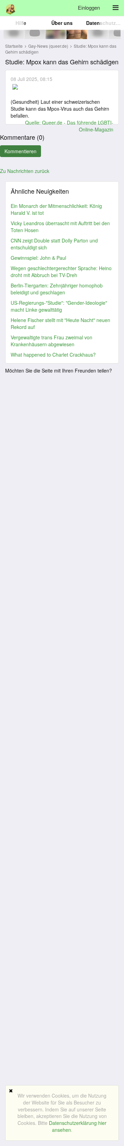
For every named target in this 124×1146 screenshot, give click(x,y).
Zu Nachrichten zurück (24, 170)
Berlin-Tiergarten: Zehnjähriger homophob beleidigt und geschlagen (57, 289)
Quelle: (33, 122)
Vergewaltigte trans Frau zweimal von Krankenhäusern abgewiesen (51, 341)
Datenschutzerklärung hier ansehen (77, 1126)
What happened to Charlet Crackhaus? (53, 354)
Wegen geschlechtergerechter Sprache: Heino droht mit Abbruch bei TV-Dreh (61, 271)
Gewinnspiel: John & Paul (38, 257)
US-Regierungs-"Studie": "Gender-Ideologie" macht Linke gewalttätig (59, 306)
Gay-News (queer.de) (48, 46)
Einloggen (89, 7)
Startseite (14, 46)
